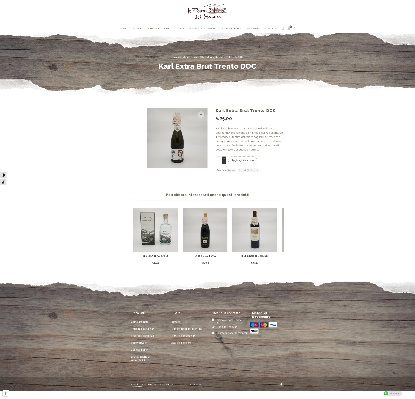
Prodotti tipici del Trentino (186, 338)
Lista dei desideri (181, 352)
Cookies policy (139, 359)
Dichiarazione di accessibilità (140, 368)
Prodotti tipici (185, 40)
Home (136, 38)
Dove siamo (258, 40)
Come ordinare (238, 40)
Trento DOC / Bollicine (202, 67)
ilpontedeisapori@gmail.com (232, 342)
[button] (201, 124)
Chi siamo (150, 40)
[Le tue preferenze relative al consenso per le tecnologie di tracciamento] (6, 393)
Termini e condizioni (143, 338)
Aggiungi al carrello (243, 170)
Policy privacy (139, 352)
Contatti (275, 38)
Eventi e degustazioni (212, 40)
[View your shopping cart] (275, 28)
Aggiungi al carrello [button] (153, 273)
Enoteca (166, 38)
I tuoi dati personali (142, 345)
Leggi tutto (202, 273)
